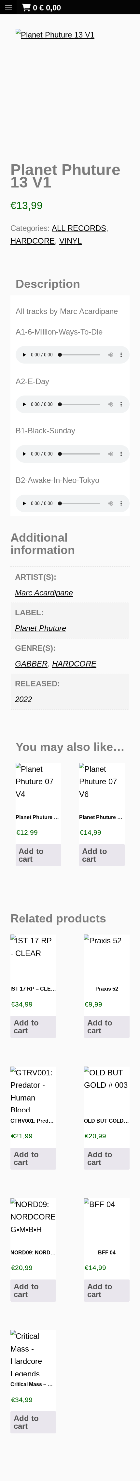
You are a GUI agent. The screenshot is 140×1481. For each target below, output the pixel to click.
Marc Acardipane (44, 592)
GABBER (31, 663)
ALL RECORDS (79, 228)
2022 (23, 699)
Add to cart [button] (31, 855)
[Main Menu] (8, 7)
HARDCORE (32, 240)
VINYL (70, 240)
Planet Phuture (40, 628)
